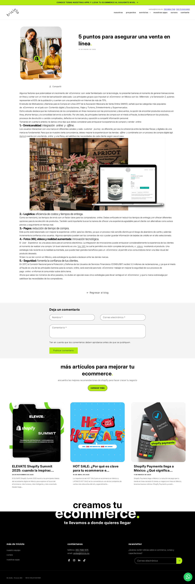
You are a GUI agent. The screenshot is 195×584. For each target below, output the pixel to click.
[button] (145, 12)
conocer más (98, 388)
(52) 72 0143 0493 (183, 9)
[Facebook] (69, 560)
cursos (10, 555)
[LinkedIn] (79, 560)
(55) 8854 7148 (169, 9)
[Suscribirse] (179, 561)
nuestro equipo (13, 550)
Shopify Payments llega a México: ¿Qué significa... (154, 468)
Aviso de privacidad (33, 578)
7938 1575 (81, 550)
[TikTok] (84, 560)
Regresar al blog (99, 292)
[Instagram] (74, 560)
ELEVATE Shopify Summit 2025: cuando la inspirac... (33, 468)
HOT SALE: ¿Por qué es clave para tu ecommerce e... (96, 468)
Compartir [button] (56, 86)
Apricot (23, 136)
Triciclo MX (18, 578)
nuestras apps (13, 559)
